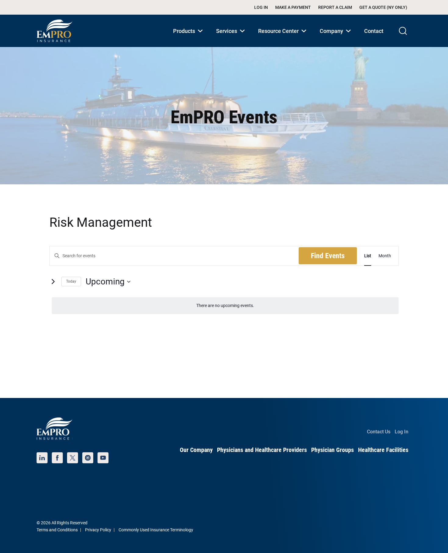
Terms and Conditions (57, 529)
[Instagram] (87, 457)
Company (336, 37)
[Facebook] (57, 457)
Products (189, 37)
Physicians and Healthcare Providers (262, 450)
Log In (261, 7)
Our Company (196, 450)
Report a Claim (335, 7)
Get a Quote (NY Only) (383, 7)
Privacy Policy (98, 529)
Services (231, 37)
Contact (373, 31)
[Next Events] (53, 281)
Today (71, 281)
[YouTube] (103, 457)
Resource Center (283, 37)
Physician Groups (332, 450)
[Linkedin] (42, 457)
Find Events (328, 255)
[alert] (225, 305)
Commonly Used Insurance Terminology (156, 529)
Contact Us (378, 432)
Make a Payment (293, 7)
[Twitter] (72, 457)
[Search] (402, 31)
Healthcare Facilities (383, 450)
